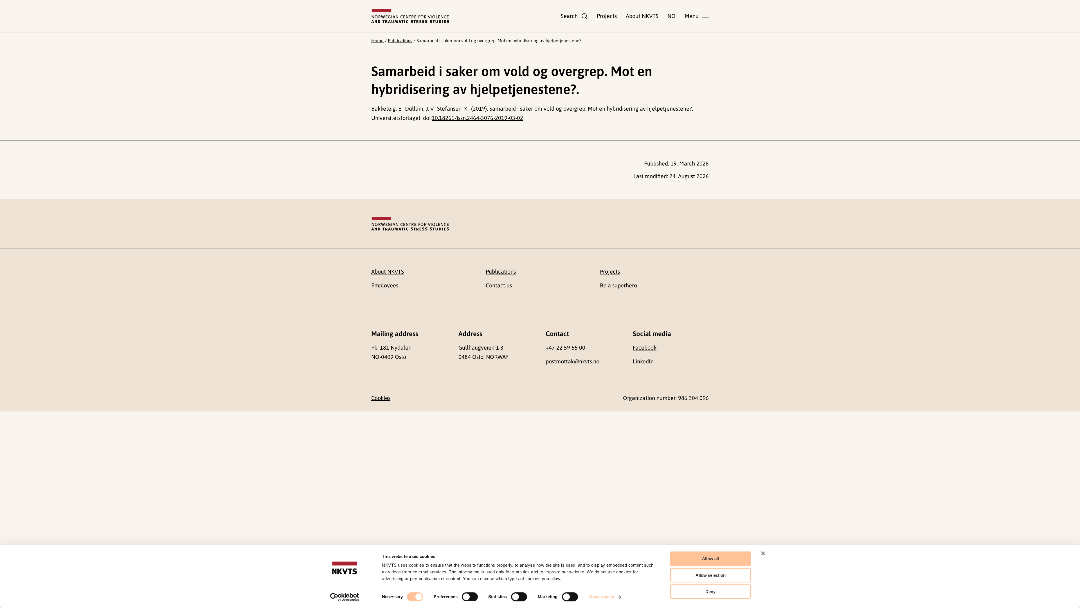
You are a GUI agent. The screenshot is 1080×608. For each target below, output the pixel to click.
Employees (384, 285)
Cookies (380, 398)
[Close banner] (763, 553)
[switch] (470, 596)
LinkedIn (643, 361)
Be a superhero (618, 285)
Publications (400, 40)
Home (377, 40)
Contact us (499, 285)
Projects (607, 16)
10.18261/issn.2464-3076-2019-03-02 (477, 118)
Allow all (710, 558)
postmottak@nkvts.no (572, 361)
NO (671, 16)
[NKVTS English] (410, 16)
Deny (710, 591)
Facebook (644, 347)
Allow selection (711, 575)
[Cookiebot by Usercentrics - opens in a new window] (344, 597)
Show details (601, 596)
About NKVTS (642, 16)
